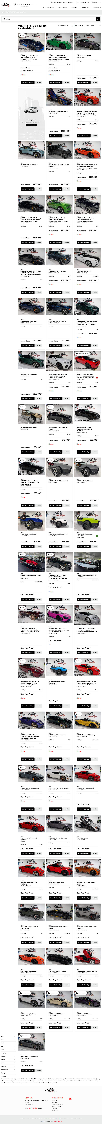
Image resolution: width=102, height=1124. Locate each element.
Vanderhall (62, 7)
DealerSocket (57, 1118)
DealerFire (48, 1118)
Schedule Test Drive (57, 1104)
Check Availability (27, 82)
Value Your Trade (56, 1106)
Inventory (54, 1100)
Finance (74, 7)
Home (2, 12)
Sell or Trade (31, 125)
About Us (85, 7)
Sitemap (60, 1121)
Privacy (55, 1121)
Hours (40, 1108)
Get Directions (29, 1104)
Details (38, 82)
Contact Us (97, 7)
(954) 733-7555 (33, 1108)
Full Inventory (48, 7)
